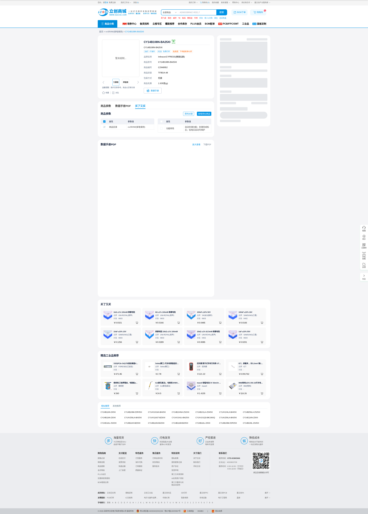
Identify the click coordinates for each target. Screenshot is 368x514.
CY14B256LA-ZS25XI (251, 412)
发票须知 (122, 462)
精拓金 (189, 18)
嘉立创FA (240, 493)
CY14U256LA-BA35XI (228, 418)
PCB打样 (110, 498)
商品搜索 (101, 466)
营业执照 (218, 511)
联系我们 (196, 462)
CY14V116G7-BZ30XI (156, 418)
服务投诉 (155, 466)
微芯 (169, 18)
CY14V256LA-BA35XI (133, 418)
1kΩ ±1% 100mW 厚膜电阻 (124, 312)
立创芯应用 (111, 493)
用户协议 (174, 466)
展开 (266, 493)
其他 (108, 503)
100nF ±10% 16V (245, 312)
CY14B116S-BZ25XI (132, 423)
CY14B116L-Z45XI (202, 423)
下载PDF (207, 144)
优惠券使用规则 (104, 478)
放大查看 (196, 144)
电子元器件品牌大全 (152, 498)
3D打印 (184, 493)
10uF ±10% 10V (120, 332)
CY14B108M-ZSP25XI (228, 423)
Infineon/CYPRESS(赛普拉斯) (171, 57)
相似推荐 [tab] (105, 406)
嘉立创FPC (204, 493)
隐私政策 (174, 458)
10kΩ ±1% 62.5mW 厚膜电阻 (208, 332)
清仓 (216, 18)
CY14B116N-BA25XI (156, 423)
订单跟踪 (138, 466)
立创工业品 (148, 493)
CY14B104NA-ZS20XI (180, 412)
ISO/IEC (201, 511)
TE (179, 18)
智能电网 (184, 498)
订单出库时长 (157, 458)
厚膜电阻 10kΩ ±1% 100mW (166, 332)
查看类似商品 (204, 114)
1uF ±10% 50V (244, 332)
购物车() (206, 3)
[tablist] (184, 406)
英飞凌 (163, 18)
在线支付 (122, 458)
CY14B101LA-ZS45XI (204, 412)
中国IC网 (166, 498)
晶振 (238, 498)
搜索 (221, 12)
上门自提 (122, 470)
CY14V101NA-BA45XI (157, 412)
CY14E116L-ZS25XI (108, 423)
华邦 (196, 18)
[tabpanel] (184, 419)
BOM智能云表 (103, 482)
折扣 (201, 18)
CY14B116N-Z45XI (108, 412)
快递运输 (122, 466)
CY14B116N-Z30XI (108, 418)
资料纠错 (189, 114)
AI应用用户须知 (177, 478)
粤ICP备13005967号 (172, 511)
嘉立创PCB (222, 493)
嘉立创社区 (167, 493)
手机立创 (196, 466)
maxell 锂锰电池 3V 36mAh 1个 (209, 383)
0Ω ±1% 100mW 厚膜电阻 (165, 312)
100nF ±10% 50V (204, 312)
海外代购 (138, 462)
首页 (101, 31)
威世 (175, 18)
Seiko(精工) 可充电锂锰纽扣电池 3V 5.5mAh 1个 (174, 363)
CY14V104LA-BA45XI (227, 412)
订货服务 (138, 458)
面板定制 (128, 493)
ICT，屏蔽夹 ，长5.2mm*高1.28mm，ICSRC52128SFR (260, 363)
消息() (136, 3)
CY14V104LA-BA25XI (180, 418)
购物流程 (101, 462)
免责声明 (174, 470)
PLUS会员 (102, 474)
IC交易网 (128, 498)
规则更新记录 (176, 462)
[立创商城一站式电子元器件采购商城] (127, 12)
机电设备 (203, 498)
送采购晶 (222, 18)
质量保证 (138, 470)
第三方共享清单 (177, 474)
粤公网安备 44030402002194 (151, 511)
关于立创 (196, 458)
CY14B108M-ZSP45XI (133, 412)
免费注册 (112, 3)
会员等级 (101, 470)
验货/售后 (156, 462)
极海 (184, 18)
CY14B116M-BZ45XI (180, 423)
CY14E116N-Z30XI (250, 418)
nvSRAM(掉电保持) (114, 31)
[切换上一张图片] (104, 82)
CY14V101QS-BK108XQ (205, 418)
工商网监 (190, 511)
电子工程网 (222, 498)
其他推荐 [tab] (117, 406)
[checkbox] (104, 121)
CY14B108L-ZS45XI (251, 423)
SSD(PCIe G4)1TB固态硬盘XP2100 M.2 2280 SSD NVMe (136, 363)
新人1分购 (208, 18)
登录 (106, 3)
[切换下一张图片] (137, 82)
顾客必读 (101, 458)
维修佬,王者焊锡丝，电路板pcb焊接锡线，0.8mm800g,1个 (136, 383)
